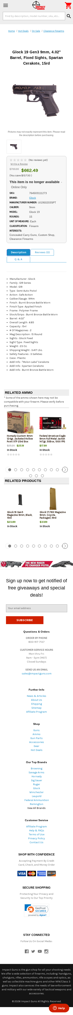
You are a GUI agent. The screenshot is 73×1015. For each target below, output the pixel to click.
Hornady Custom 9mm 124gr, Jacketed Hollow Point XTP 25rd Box (20, 438)
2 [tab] (15, 469)
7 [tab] (45, 469)
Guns (36, 730)
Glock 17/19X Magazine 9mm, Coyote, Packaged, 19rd (53, 515)
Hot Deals (36, 750)
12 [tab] (36, 475)
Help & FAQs (36, 830)
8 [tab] (51, 469)
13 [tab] (42, 475)
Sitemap (36, 707)
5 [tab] (33, 469)
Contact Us (36, 842)
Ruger (36, 784)
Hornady (36, 776)
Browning (36, 768)
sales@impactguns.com (36, 673)
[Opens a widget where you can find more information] (59, 1008)
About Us (36, 700)
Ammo (36, 734)
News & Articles (36, 696)
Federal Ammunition (36, 800)
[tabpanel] (20, 437)
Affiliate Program (36, 711)
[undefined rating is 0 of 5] (18, 160)
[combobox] (34, 16)
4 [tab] (27, 469)
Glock (36, 788)
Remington (36, 804)
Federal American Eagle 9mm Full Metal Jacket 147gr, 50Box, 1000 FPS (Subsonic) (52, 440)
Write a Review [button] (19, 164)
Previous (8, 469)
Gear (36, 746)
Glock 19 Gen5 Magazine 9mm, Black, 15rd (19, 515)
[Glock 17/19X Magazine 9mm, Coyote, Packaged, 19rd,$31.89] (52, 499)
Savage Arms (36, 772)
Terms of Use (36, 834)
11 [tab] (30, 475)
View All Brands (36, 808)
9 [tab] (57, 469)
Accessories (36, 742)
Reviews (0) (42, 252)
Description (18, 252)
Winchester (36, 792)
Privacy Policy (36, 838)
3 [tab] (21, 469)
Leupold (36, 796)
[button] (36, 910)
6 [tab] (39, 469)
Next (65, 469)
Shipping (36, 703)
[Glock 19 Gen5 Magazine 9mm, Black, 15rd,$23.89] (20, 499)
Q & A (18, 259)
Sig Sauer (36, 780)
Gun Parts (36, 738)
